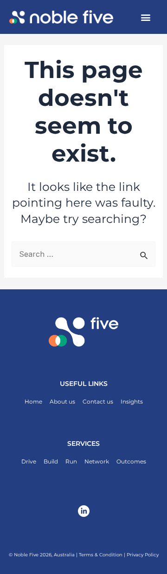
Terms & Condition (100, 555)
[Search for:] (84, 254)
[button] (145, 17)
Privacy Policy (143, 555)
